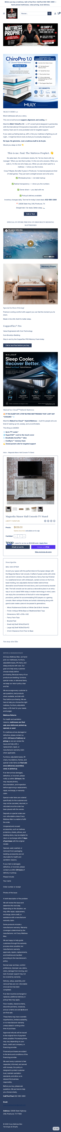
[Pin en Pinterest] (48, 520)
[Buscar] (49, 13)
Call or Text (30, 214)
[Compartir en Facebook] (45, 520)
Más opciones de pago (43, 552)
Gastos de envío (19, 531)
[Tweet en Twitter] (51, 520)
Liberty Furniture (13, 521)
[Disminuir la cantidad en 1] (15, 536)
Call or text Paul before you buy (17, 345)
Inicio (5, 452)
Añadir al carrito (18, 547)
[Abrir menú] (4, 13)
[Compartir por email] (54, 520)
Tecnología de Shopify (10, 1127)
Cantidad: (9, 536)
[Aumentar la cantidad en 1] (24, 536)
